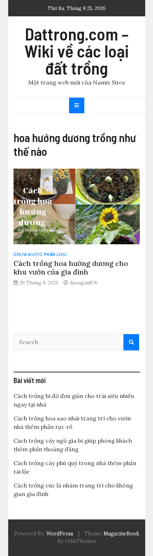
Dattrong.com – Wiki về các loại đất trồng (77, 50)
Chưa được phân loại (40, 254)
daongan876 (83, 282)
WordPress (59, 533)
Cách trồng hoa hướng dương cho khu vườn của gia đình (71, 267)
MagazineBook (121, 533)
